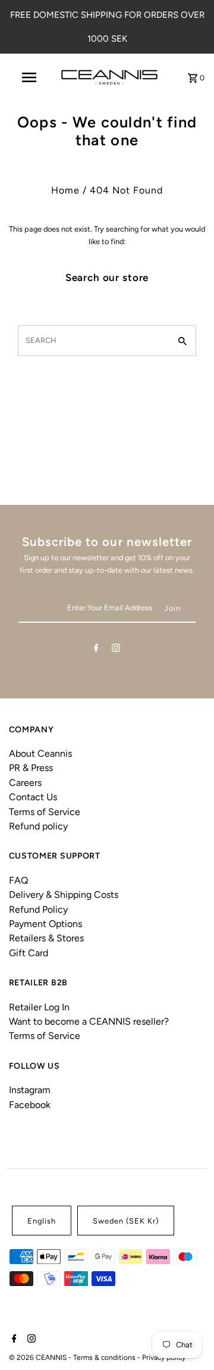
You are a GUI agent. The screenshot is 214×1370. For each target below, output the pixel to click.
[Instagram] (116, 650)
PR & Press (31, 767)
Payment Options (45, 923)
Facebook (30, 1104)
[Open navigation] (29, 77)
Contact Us (33, 797)
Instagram (30, 1090)
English (41, 1220)
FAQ (18, 880)
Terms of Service (44, 811)
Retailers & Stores (46, 938)
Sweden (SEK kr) (126, 1220)
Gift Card (28, 953)
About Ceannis (40, 753)
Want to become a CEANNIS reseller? (89, 1021)
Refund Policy (38, 909)
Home (65, 190)
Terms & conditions (105, 1357)
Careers (25, 782)
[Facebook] (96, 650)
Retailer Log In (39, 1007)
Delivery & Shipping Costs (63, 894)
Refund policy (38, 826)
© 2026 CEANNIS (38, 1357)
